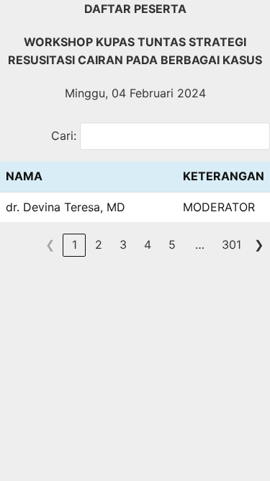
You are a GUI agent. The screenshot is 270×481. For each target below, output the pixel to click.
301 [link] (231, 244)
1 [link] (74, 244)
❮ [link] (50, 244)
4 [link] (147, 244)
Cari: (63, 135)
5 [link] (172, 244)
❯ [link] (259, 244)
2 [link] (98, 244)
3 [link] (123, 244)
